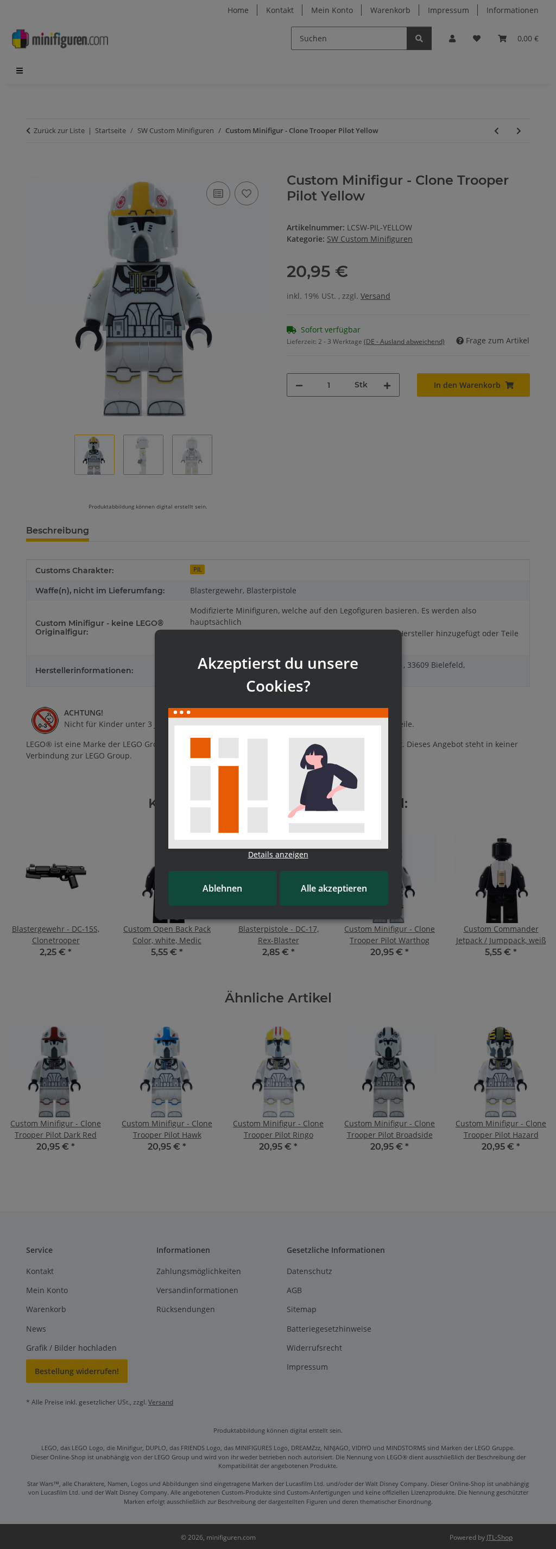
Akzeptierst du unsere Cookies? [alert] (278, 674)
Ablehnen (222, 888)
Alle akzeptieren (334, 888)
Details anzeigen (278, 854)
